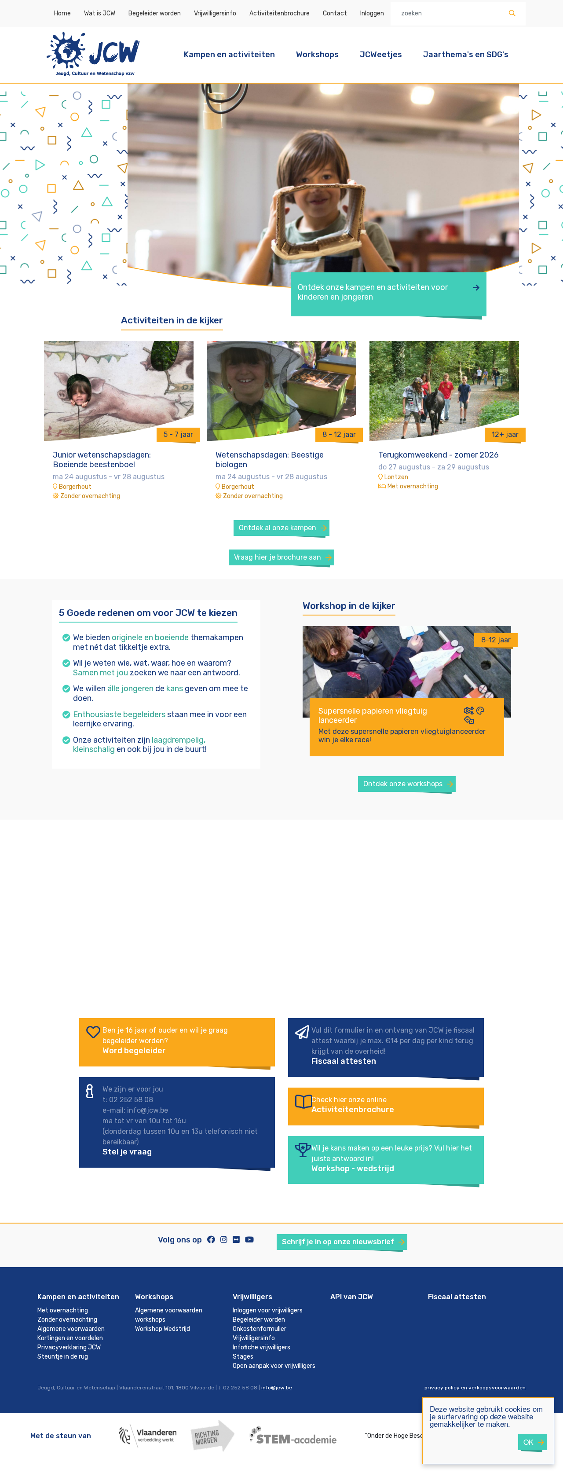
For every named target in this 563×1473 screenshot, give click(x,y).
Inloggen (372, 13)
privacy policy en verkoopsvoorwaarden (475, 1388)
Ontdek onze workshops (402, 784)
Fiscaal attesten (457, 1297)
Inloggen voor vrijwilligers (268, 1310)
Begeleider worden (154, 13)
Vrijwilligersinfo (215, 13)
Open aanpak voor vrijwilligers (274, 1366)
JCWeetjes (381, 54)
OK (528, 1442)
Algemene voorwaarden (71, 1329)
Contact (335, 13)
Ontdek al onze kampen (277, 528)
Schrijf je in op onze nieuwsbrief (338, 1242)
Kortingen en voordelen (70, 1338)
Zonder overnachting (67, 1319)
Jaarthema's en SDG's (465, 54)
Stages (243, 1356)
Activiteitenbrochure (279, 13)
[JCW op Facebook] (211, 1240)
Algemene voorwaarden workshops (168, 1315)
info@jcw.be (276, 1388)
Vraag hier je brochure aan (277, 557)
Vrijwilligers (252, 1297)
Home (62, 13)
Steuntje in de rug (62, 1356)
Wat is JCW (99, 13)
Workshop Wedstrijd (162, 1329)
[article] (407, 701)
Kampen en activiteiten (229, 54)
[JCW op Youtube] (249, 1240)
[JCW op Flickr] (236, 1240)
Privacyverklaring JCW (69, 1347)
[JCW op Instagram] (223, 1240)
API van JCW (351, 1297)
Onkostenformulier (259, 1329)
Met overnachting (62, 1310)
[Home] (93, 77)
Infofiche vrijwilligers (261, 1347)
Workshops (317, 54)
